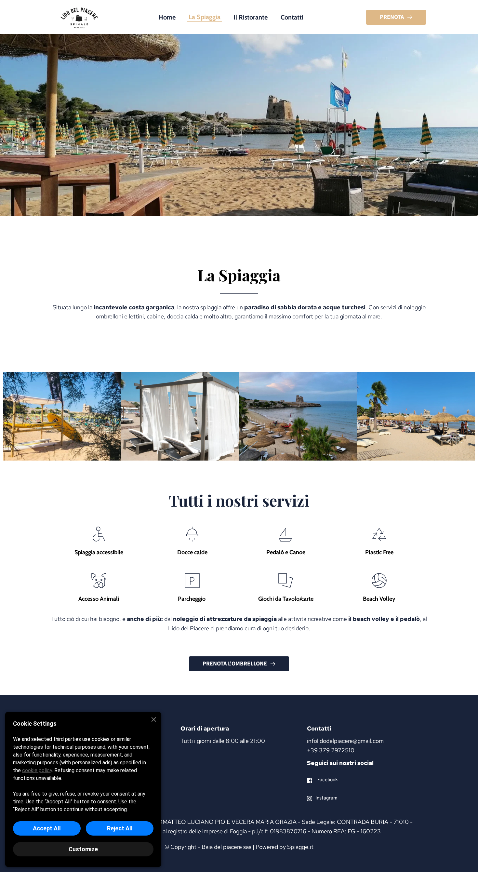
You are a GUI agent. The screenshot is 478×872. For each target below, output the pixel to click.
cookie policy (37, 770)
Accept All (47, 828)
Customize (83, 849)
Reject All (120, 828)
